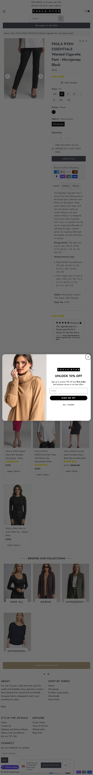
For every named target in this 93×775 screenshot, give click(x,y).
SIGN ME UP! (69, 398)
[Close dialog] (88, 356)
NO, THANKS (68, 405)
